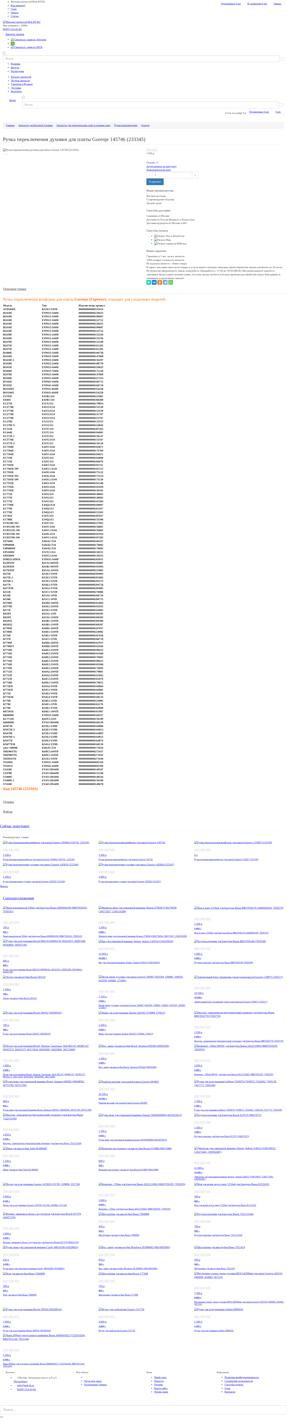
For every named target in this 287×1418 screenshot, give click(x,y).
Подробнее (20, 1381)
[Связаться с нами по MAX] (7, 1403)
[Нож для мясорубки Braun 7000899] (24, 1273)
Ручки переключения (125, 125)
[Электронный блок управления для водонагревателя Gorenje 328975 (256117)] (238, 976)
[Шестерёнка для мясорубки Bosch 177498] (123, 1273)
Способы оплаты (234, 1384)
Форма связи (161, 1391)
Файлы (7, 811)
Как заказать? (18, 5)
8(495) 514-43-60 (12, 29)
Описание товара (14, 289)
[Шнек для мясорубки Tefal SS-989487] (25, 1148)
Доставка (16, 87)
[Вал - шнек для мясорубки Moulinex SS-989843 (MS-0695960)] (134, 1247)
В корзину (155, 181)
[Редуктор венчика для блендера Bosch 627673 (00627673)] (227, 1114)
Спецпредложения (18, 898)
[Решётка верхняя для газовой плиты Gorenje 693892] (129, 1081)
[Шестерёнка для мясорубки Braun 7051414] (219, 1247)
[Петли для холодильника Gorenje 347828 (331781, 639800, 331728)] (41, 1184)
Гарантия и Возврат (22, 84)
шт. (231, 3)
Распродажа (17, 71)
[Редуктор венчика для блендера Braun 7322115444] (223, 1213)
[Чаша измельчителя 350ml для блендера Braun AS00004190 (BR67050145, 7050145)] (48, 909)
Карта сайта (161, 1388)
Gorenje (145, 125)
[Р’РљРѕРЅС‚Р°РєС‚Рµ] (154, 282)
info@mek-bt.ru (25, 1385)
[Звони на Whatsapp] (13, 43)
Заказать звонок (14, 34)
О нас (14, 8)
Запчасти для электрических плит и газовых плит (83, 125)
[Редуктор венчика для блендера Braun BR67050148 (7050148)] (230, 941)
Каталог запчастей (21, 76)
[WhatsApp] (170, 282)
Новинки (15, 63)
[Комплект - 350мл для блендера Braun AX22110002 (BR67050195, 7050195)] (142, 1184)
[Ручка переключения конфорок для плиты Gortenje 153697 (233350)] (233, 842)
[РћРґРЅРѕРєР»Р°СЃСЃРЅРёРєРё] (159, 282)
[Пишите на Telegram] (28, 39)
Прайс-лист (160, 1377)
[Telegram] (165, 282)
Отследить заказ (93, 1381)
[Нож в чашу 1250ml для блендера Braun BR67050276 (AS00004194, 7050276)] (238, 907)
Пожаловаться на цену (158, 169)
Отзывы (8, 802)
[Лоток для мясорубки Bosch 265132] (24, 976)
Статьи (15, 16)
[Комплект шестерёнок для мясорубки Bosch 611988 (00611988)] (135, 1148)
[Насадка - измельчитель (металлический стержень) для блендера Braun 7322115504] (48, 1116)
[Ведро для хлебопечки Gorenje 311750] (121, 1309)
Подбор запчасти (20, 80)
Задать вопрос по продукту (161, 166)
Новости (159, 1381)
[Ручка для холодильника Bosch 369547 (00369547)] (32, 1012)
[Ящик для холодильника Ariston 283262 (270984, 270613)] (132, 1012)
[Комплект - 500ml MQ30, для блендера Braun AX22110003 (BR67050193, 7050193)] (239, 1047)
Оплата (15, 12)
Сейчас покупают (14, 826)
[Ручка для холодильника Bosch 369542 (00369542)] (32, 1309)
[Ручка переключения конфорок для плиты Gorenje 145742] (132, 842)
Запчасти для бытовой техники (35, 125)
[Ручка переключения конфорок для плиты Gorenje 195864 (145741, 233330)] (46, 842)
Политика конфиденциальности (242, 1377)
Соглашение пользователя (239, 1381)
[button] (149, 150)
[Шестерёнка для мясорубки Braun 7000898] (124, 1213)
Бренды (15, 67)
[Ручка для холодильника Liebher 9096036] (218, 1309)
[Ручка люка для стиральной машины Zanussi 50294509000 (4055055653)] (140, 1114)
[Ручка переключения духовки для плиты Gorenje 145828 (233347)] (136, 864)
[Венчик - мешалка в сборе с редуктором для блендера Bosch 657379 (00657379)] (48, 1215)
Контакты (16, 91)
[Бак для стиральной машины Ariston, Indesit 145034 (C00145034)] (136, 941)
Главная (10, 125)
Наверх (4, 886)
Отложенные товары (95, 1384)
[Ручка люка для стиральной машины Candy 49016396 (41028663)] (40, 1247)
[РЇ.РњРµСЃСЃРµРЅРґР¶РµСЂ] (148, 282)
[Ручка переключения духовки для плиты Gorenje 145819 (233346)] (40, 864)
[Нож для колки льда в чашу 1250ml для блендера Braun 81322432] (231, 1184)
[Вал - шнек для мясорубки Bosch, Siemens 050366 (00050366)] (134, 1045)
